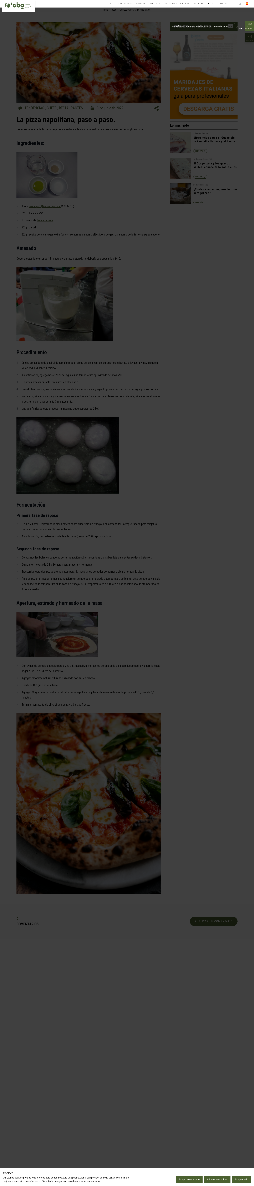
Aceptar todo (241, 1179)
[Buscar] (239, 4)
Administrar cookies (217, 1179)
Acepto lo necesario (189, 1179)
